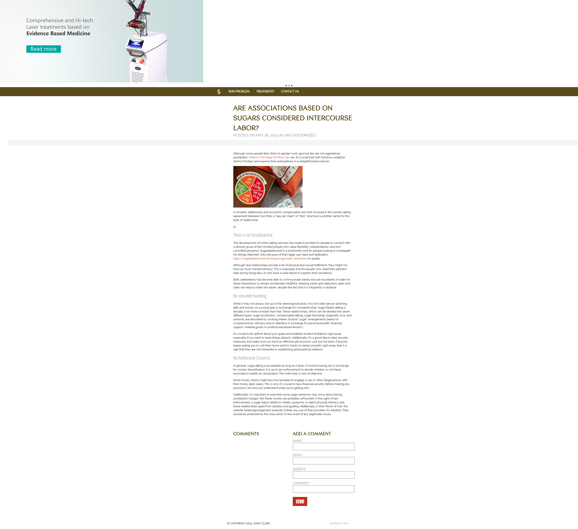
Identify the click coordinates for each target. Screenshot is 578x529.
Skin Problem (238, 91)
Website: (299, 469)
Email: (298, 454)
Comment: (301, 483)
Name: (298, 440)
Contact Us (290, 91)
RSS (346, 523)
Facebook (335, 523)
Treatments (265, 91)
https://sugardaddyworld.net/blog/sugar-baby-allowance (270, 258)
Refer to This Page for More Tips (269, 157)
